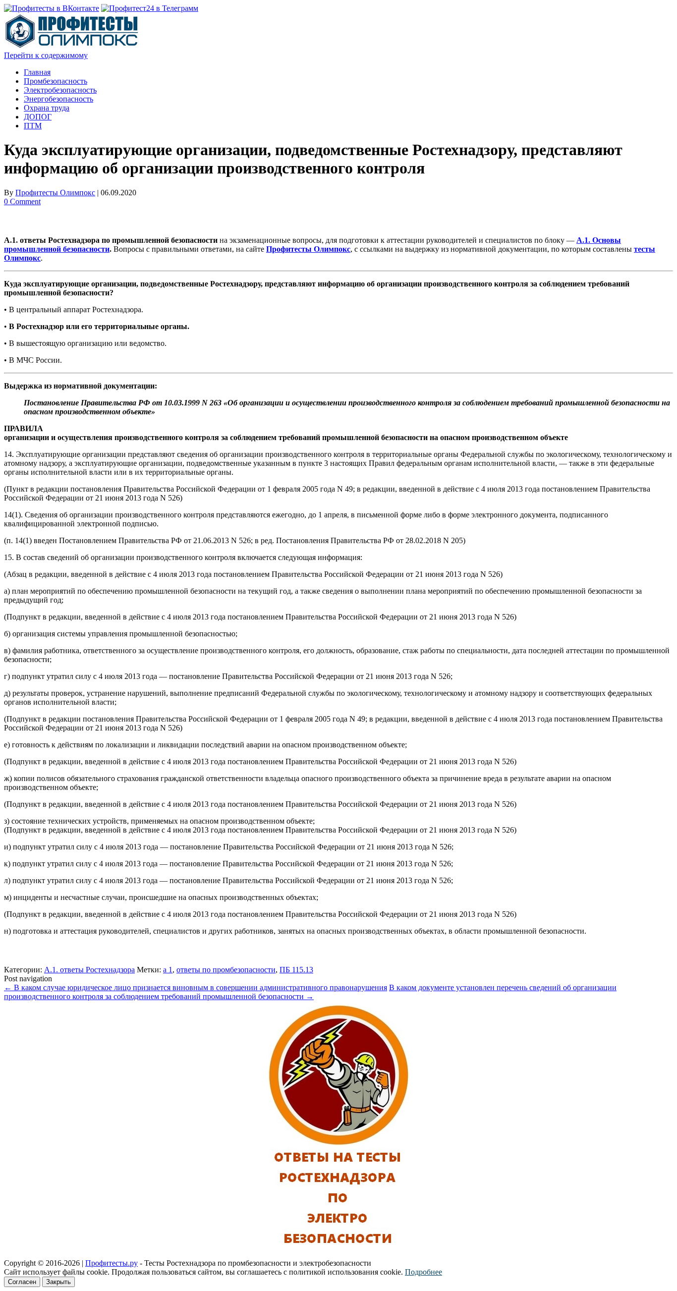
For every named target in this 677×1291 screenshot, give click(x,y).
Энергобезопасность (58, 99)
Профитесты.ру (111, 1263)
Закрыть (58, 1282)
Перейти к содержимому (46, 55)
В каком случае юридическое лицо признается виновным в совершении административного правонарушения (195, 987)
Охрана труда (46, 108)
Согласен (22, 1282)
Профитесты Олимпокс (55, 192)
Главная (37, 72)
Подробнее (423, 1272)
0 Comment (22, 201)
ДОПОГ (38, 116)
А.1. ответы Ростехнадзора (89, 969)
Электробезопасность (60, 90)
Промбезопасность (55, 81)
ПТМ (33, 125)
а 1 (167, 969)
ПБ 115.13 (296, 969)
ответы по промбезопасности (226, 969)
